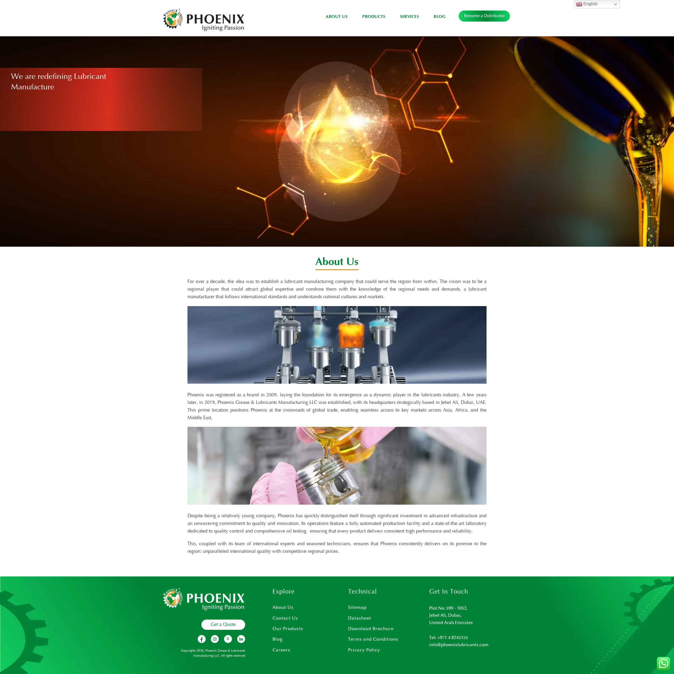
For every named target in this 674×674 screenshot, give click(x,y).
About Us (337, 16)
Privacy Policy (364, 650)
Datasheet (359, 618)
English (590, 4)
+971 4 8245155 (452, 637)
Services (409, 16)
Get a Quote (223, 624)
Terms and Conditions (373, 639)
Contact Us (285, 618)
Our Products (287, 628)
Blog (439, 16)
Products (373, 16)
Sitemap (357, 607)
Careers (281, 650)
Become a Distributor (484, 15)
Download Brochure (371, 628)
